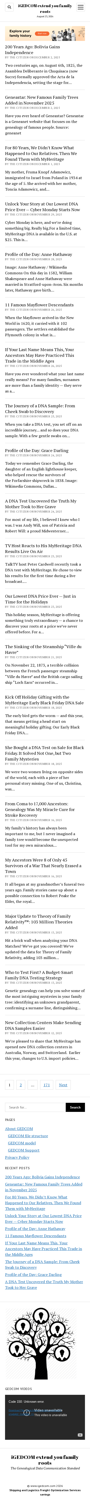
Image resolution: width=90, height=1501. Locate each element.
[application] (45, 1417)
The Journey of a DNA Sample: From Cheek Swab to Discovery (40, 408)
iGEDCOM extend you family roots (45, 1460)
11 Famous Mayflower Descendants (35, 1235)
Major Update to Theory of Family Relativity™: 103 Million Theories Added (38, 921)
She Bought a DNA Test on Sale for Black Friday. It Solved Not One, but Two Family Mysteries (44, 753)
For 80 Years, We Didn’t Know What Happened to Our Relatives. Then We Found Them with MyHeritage (43, 1202)
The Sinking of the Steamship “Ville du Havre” (43, 649)
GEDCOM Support (24, 1150)
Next (63, 1084)
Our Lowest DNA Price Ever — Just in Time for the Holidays (40, 599)
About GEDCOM (19, 1128)
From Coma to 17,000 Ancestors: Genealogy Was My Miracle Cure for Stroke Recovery (40, 809)
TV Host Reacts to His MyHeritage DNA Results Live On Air (43, 548)
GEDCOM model (22, 1143)
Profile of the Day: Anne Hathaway (35, 1228)
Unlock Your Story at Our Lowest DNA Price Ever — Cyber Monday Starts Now (42, 206)
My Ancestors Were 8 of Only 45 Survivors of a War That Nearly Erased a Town (43, 865)
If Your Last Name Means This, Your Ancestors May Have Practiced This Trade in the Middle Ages (43, 1248)
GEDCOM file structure (28, 1135)
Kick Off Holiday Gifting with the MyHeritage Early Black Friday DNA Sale (44, 700)
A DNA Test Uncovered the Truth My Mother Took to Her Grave (40, 503)
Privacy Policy (17, 1157)
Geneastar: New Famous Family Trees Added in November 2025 (41, 100)
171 (46, 1084)
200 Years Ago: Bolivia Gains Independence (42, 1177)
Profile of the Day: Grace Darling (33, 1274)
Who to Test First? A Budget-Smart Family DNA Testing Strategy (39, 975)
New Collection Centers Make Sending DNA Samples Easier (43, 1025)
